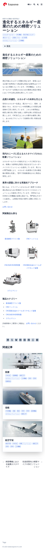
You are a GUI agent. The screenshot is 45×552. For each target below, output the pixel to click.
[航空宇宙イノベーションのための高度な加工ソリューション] (22, 436)
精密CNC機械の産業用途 (11, 19)
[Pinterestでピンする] (24, 340)
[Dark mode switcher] (38, 4)
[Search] (34, 4)
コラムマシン (12, 290)
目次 (8, 46)
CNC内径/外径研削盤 (12, 265)
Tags (4, 542)
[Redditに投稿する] (20, 340)
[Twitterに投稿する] (12, 340)
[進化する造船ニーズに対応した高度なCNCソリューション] (22, 404)
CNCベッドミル (32, 239)
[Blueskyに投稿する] (16, 340)
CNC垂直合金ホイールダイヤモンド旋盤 (32, 266)
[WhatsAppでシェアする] (33, 340)
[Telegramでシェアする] (37, 340)
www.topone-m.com (15, 547)
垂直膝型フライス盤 (12, 239)
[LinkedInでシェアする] (8, 340)
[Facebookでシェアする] (28, 340)
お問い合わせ (8, 207)
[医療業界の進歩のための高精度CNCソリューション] (22, 370)
